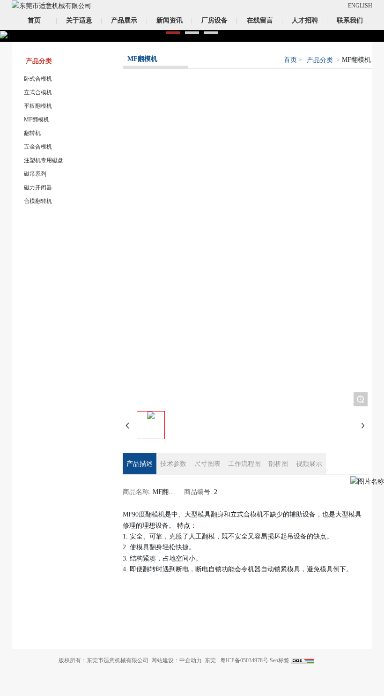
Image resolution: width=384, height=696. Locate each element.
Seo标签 (279, 660)
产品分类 (320, 60)
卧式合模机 (38, 78)
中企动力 (190, 660)
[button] (173, 32)
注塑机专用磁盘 (43, 160)
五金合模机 (38, 146)
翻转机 (32, 133)
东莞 (210, 660)
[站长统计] (302, 660)
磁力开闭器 (38, 187)
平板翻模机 (38, 106)
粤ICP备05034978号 (244, 660)
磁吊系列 (35, 174)
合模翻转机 (38, 201)
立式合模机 (38, 92)
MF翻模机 (36, 119)
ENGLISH (360, 5)
